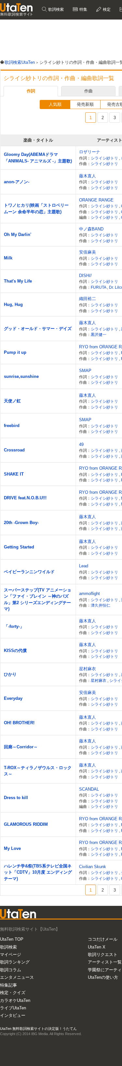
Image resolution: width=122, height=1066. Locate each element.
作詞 (31, 91)
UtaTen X (96, 947)
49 (81, 444)
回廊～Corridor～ (21, 746)
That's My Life (18, 281)
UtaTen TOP (11, 939)
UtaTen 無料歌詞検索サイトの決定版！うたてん (38, 1029)
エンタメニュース (17, 977)
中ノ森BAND (91, 229)
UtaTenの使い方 (103, 977)
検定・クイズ (12, 992)
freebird (12, 425)
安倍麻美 (87, 252)
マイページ (10, 954)
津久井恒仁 (100, 605)
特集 (82, 9)
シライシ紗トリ (105, 158)
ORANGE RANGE (96, 200)
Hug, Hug (13, 304)
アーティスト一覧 (105, 962)
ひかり (10, 674)
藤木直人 (87, 175)
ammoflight (89, 593)
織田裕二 (87, 298)
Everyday (13, 698)
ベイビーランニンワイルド (29, 571)
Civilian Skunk (92, 866)
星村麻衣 (87, 668)
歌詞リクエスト (102, 954)
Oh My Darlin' (17, 234)
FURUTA (99, 287)
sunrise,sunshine (21, 376)
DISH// (85, 275)
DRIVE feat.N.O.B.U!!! (25, 497)
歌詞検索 (55, 9)
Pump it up (15, 352)
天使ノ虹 (12, 400)
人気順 (55, 104)
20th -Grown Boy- (21, 522)
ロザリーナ (89, 151)
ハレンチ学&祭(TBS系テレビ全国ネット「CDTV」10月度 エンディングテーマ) (38, 872)
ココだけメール (102, 939)
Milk (8, 258)
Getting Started (19, 547)
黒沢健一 (98, 334)
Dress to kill (16, 797)
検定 (106, 9)
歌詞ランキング (15, 962)
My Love (12, 848)
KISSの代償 (15, 650)
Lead (83, 565)
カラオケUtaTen (15, 1000)
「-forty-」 (14, 626)
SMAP (85, 370)
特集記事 (8, 985)
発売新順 (85, 104)
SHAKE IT (14, 474)
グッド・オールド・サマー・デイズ (38, 328)
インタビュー (12, 1015)
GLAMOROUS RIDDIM (26, 824)
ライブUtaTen (13, 1007)
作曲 (88, 91)
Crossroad (14, 450)
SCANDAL (89, 789)
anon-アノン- (16, 181)
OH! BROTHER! (19, 722)
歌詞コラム (10, 969)
